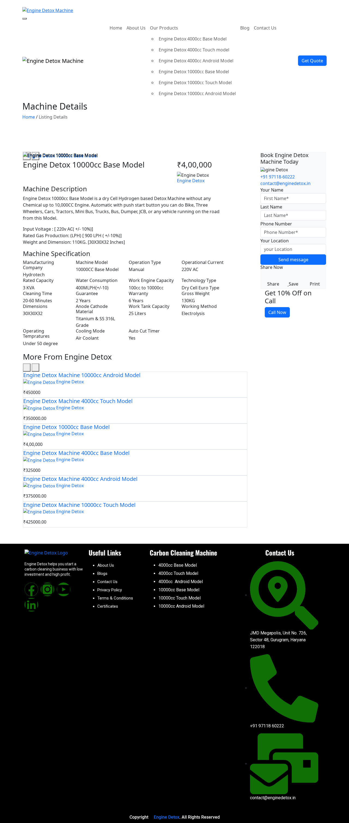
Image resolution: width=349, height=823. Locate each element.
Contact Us (265, 28)
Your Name (271, 190)
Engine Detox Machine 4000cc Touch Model (78, 401)
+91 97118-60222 (277, 177)
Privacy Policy (109, 589)
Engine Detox (190, 181)
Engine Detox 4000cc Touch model (194, 50)
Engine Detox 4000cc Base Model (193, 39)
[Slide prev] (27, 367)
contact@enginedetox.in (285, 183)
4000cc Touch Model (178, 573)
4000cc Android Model (180, 581)
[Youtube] (63, 589)
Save (293, 284)
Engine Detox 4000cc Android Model (196, 61)
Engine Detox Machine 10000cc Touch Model (79, 505)
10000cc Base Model (178, 589)
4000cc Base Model (177, 565)
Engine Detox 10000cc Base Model (194, 72)
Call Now (277, 312)
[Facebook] (31, 589)
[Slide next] (35, 367)
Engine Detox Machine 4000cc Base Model (76, 453)
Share (273, 284)
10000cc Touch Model (179, 598)
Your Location (274, 241)
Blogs (102, 573)
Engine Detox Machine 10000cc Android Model (81, 375)
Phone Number (276, 224)
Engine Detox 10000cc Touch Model (195, 83)
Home (116, 28)
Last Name (271, 207)
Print (315, 284)
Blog (244, 28)
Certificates (107, 606)
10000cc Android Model (181, 606)
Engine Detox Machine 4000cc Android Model (80, 479)
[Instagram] (47, 589)
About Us (136, 28)
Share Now (271, 267)
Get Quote (312, 61)
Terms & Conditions (115, 598)
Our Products (164, 28)
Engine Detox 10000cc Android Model (197, 93)
